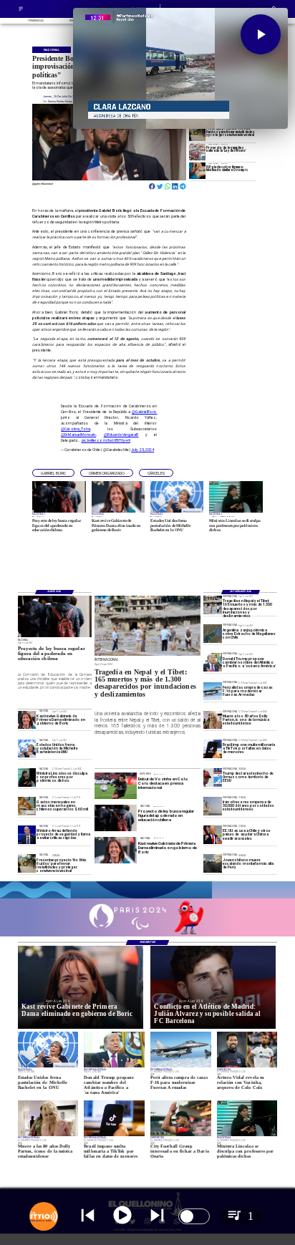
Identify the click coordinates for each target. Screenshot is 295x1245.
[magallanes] (212, 633)
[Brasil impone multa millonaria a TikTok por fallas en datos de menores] (212, 748)
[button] (53, 473)
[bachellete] (27, 748)
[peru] (212, 863)
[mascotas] (27, 806)
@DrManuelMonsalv (78, 434)
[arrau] (27, 834)
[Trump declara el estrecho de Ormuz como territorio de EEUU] (212, 777)
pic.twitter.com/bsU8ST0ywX (106, 440)
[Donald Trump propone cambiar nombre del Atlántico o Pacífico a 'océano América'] (212, 663)
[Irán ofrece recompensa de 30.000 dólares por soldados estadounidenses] (212, 806)
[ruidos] (197, 132)
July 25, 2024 (142, 449)
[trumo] (212, 834)
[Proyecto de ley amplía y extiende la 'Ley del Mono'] (197, 151)
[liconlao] (27, 777)
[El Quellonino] (21, 10)
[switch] (194, 1216)
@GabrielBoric (145, 412)
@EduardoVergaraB (121, 434)
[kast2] (27, 720)
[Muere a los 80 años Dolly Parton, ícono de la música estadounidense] (212, 720)
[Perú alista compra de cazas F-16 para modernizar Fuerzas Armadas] (212, 691)
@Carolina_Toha (75, 429)
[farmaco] (197, 171)
